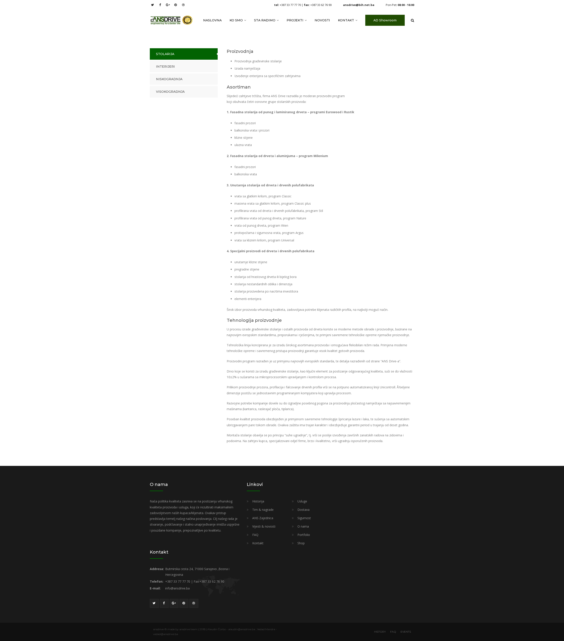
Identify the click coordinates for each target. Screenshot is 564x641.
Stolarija (165, 54)
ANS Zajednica (262, 518)
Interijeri (165, 67)
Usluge (302, 501)
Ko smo (236, 20)
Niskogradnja (169, 79)
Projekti (295, 20)
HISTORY (380, 631)
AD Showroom (385, 20)
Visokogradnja (170, 92)
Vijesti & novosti (263, 526)
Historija (258, 501)
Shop (301, 543)
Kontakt (346, 20)
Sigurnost (304, 518)
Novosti (322, 20)
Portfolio (303, 535)
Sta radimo (264, 20)
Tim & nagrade (263, 510)
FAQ (255, 535)
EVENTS (406, 631)
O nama (303, 526)
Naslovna (212, 20)
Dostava (303, 510)
